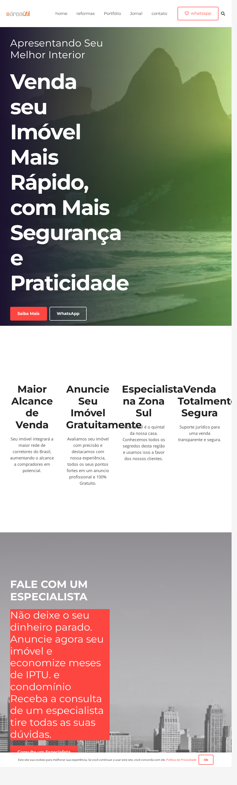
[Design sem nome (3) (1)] (18, 13)
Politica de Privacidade (181, 760)
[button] (223, 13)
